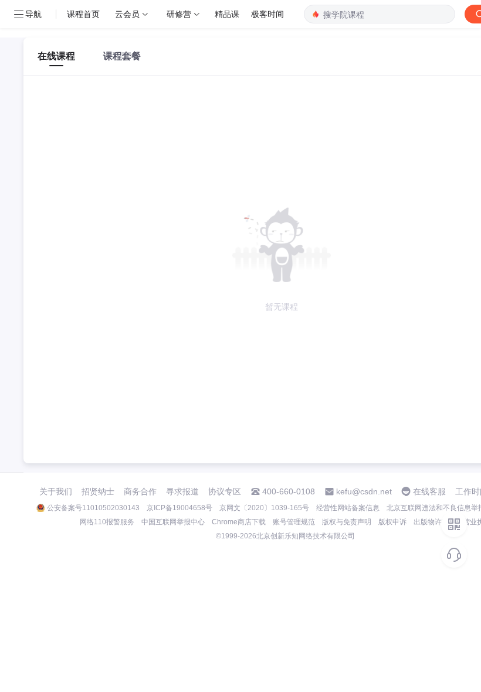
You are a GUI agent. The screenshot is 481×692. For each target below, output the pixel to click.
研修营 (179, 14)
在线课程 (56, 56)
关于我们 (55, 491)
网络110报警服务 (107, 522)
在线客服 (429, 491)
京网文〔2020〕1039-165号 (264, 508)
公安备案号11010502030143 (93, 508)
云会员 (127, 14)
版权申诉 (392, 522)
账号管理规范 (294, 522)
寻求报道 (182, 491)
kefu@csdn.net (364, 491)
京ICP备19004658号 (179, 508)
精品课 (227, 14)
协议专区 (224, 491)
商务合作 (140, 491)
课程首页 (83, 14)
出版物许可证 (435, 522)
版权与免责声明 (346, 522)
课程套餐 (122, 56)
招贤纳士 (98, 491)
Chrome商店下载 (239, 522)
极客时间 (267, 14)
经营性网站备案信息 (348, 508)
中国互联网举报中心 (173, 522)
